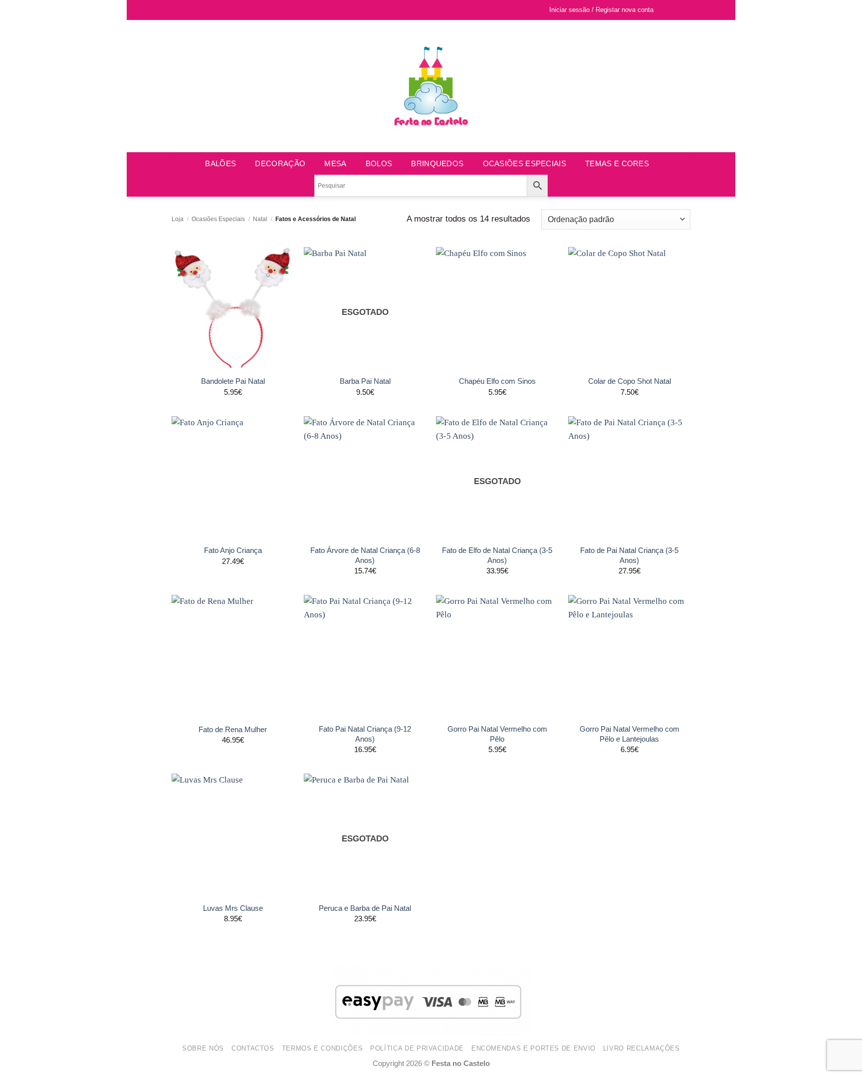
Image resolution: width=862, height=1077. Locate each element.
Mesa (335, 163)
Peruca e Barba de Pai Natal (365, 908)
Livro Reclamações (641, 1048)
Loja (178, 219)
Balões (220, 163)
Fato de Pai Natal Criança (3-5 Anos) (629, 555)
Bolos (379, 163)
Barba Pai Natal (365, 381)
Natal (260, 219)
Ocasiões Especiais (524, 163)
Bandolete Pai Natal (233, 381)
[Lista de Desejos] (665, 9)
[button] (681, 9)
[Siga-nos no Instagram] (187, 9)
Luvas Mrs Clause (233, 908)
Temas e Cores (617, 163)
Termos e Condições (322, 1048)
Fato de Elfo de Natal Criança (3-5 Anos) (497, 555)
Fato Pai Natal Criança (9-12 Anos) (365, 734)
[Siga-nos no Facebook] (177, 9)
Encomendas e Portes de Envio (533, 1048)
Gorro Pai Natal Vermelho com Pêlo (497, 734)
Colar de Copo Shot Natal (629, 381)
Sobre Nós (203, 1048)
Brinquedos (437, 163)
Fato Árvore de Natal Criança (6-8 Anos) (365, 555)
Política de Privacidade (417, 1048)
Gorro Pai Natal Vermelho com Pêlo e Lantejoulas (629, 734)
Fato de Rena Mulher (233, 729)
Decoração (280, 163)
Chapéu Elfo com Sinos (497, 381)
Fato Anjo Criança (233, 550)
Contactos (252, 1048)
